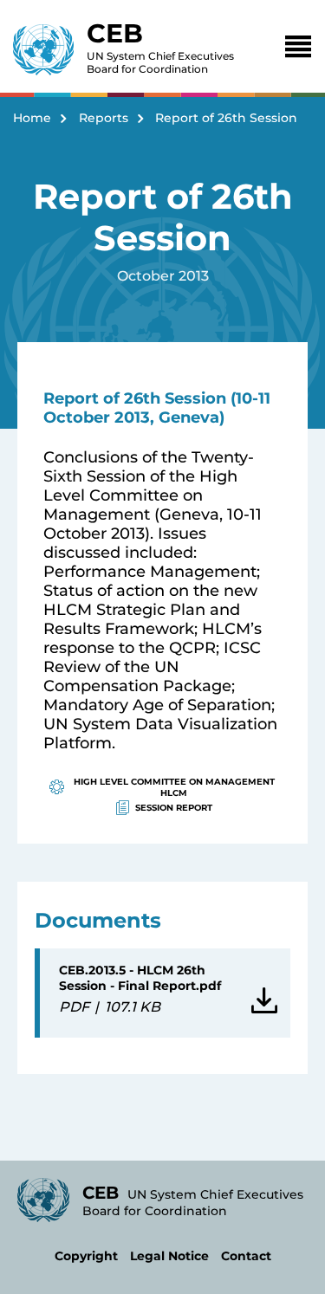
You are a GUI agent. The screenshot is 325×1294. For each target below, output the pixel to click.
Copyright (86, 1256)
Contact (246, 1256)
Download (261, 993)
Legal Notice (169, 1256)
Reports (103, 118)
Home (32, 118)
